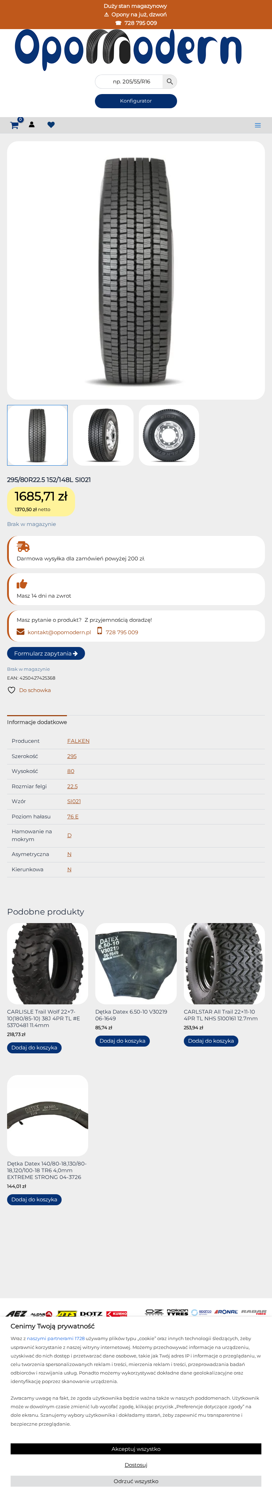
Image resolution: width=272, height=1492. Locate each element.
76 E (73, 816)
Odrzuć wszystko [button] (136, 1481)
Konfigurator (136, 101)
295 (71, 756)
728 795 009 (141, 23)
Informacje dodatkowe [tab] (37, 722)
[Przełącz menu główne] (258, 125)
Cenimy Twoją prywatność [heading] (53, 1326)
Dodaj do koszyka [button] (34, 1047)
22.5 (72, 786)
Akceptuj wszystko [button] (136, 1449)
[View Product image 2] (103, 435)
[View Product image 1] (37, 435)
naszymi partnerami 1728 (56, 1338)
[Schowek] (51, 124)
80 (70, 771)
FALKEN (78, 741)
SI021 (74, 801)
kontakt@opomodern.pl (58, 632)
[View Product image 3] (169, 435)
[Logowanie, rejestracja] (32, 125)
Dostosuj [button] (136, 1464)
